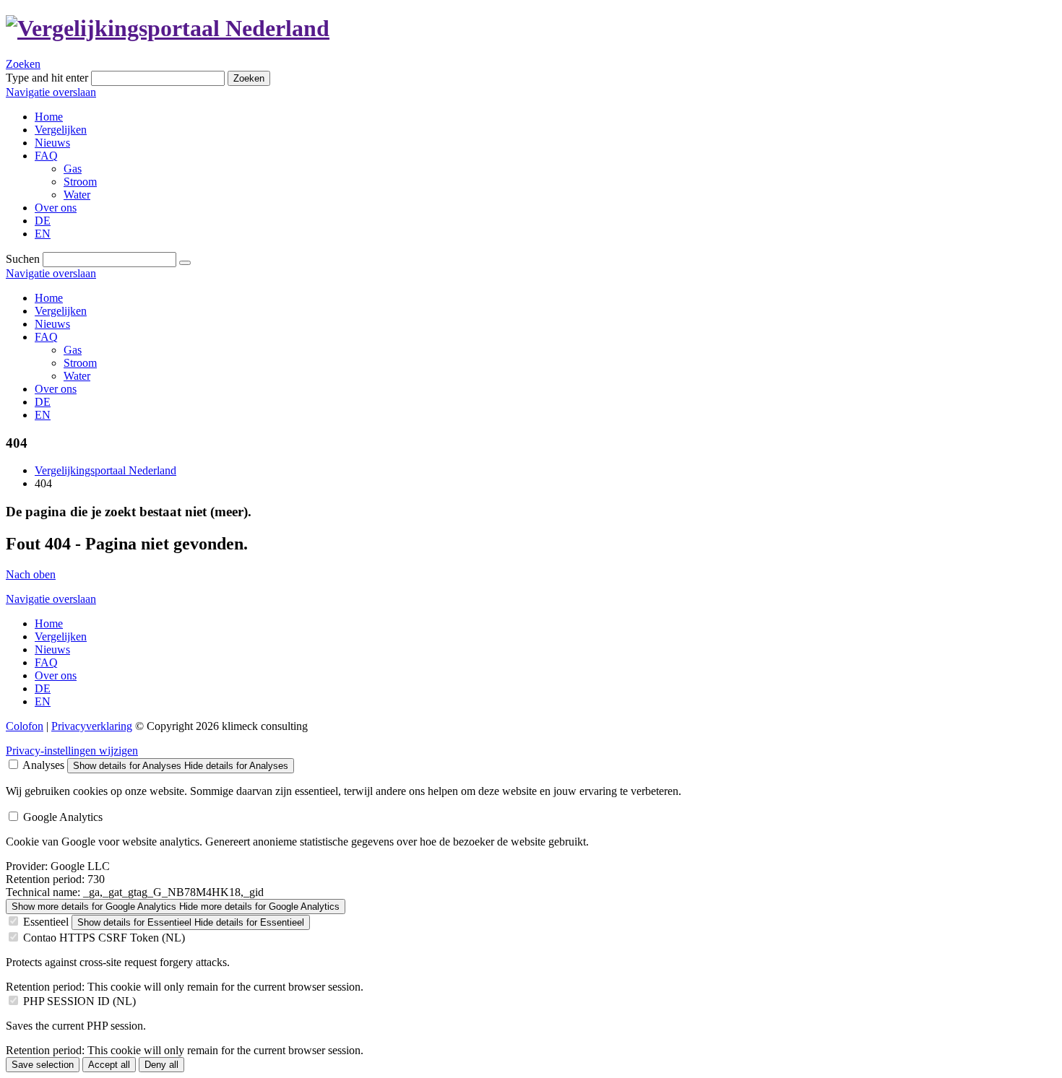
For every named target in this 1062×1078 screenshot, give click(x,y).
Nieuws (52, 324)
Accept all (109, 1064)
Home (49, 298)
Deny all (161, 1064)
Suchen (23, 259)
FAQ (46, 337)
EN (43, 415)
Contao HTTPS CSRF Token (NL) (104, 937)
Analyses (43, 765)
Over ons (56, 389)
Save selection (43, 1064)
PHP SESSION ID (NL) (79, 1001)
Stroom (80, 363)
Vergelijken (61, 311)
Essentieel (46, 922)
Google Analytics (63, 817)
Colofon (24, 726)
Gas (73, 350)
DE (43, 402)
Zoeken (23, 64)
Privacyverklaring (91, 726)
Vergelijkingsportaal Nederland (105, 470)
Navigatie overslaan (51, 92)
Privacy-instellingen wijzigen (72, 750)
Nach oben (31, 574)
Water (77, 376)
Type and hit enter (47, 77)
